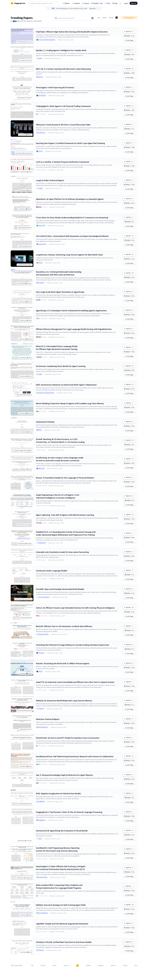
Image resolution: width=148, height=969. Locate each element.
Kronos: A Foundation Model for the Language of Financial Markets (65, 477)
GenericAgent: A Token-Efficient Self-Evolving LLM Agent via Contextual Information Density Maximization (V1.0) (60, 867)
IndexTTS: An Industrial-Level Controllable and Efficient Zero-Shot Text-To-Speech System (75, 682)
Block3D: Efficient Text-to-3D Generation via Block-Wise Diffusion (64, 626)
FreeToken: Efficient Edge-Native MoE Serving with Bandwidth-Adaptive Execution (72, 31)
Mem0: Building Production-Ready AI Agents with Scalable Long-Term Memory (70, 403)
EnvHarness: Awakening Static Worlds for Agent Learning (60, 366)
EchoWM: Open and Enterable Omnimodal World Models (60, 589)
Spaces (86, 3)
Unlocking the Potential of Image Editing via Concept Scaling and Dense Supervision (72, 645)
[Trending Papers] (117, 18)
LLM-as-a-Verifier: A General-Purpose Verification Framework (62, 162)
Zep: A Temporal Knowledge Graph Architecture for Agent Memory (64, 775)
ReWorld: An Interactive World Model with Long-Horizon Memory (64, 700)
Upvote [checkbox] (129, 31)
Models (67, 3)
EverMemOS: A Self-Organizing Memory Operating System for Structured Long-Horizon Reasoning (57, 849)
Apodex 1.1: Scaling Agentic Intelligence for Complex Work (61, 50)
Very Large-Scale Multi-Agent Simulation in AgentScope (60, 292)
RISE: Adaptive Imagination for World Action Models (58, 793)
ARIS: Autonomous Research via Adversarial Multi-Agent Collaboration (66, 384)
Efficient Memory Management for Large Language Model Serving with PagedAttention (74, 329)
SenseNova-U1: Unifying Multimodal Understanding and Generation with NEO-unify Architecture (58, 273)
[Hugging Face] (77, 965)
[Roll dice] (92, 18)
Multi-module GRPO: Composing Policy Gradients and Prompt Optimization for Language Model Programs (59, 886)
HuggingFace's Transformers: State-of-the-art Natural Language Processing (69, 812)
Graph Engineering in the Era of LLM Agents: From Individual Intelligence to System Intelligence (57, 496)
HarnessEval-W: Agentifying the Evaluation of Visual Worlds (62, 830)
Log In (126, 3)
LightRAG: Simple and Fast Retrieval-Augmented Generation (62, 923)
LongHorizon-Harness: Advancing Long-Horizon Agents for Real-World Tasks (69, 254)
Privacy (43, 965)
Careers (66, 965)
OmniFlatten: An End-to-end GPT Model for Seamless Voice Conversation (67, 738)
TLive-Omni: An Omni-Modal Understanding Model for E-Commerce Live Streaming (72, 217)
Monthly (111, 17)
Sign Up (133, 3)
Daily (98, 17)
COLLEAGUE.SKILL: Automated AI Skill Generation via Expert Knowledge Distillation (72, 236)
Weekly (104, 17)
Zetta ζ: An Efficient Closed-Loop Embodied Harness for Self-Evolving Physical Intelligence (75, 607)
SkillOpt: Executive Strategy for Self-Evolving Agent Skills (61, 905)
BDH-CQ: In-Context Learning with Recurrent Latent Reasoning (63, 69)
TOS (32, 965)
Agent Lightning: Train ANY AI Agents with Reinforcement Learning (65, 515)
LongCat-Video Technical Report (50, 180)
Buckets (97, 3)
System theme (18, 965)
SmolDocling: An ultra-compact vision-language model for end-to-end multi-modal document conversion (59, 459)
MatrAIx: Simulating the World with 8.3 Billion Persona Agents (62, 663)
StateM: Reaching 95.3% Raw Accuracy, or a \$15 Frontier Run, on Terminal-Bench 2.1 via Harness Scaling (60, 440)
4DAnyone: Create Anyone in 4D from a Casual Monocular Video (63, 124)
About (54, 965)
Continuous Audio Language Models (51, 570)
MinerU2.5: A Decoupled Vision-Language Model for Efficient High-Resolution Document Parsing (56, 347)
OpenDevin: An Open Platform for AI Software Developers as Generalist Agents (70, 199)
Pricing (114, 3)
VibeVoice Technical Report (47, 719)
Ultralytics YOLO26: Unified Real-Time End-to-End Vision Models (64, 942)
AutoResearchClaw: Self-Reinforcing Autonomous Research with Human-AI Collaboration (74, 756)
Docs (108, 3)
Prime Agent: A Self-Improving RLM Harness (55, 87)
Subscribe (92, 8)
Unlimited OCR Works (45, 422)
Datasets (77, 3)
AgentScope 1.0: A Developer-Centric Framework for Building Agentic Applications (71, 310)
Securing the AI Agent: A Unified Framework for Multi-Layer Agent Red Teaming (70, 143)
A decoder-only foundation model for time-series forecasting (62, 552)
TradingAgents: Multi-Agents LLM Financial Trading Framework (63, 106)
